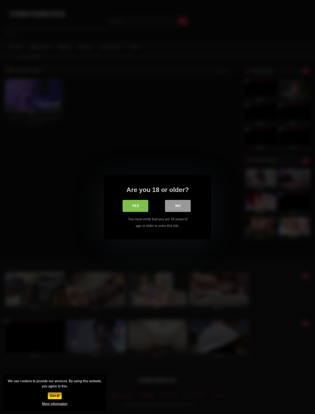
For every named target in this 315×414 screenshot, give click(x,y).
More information (55, 404)
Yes (135, 206)
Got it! (55, 395)
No (177, 206)
